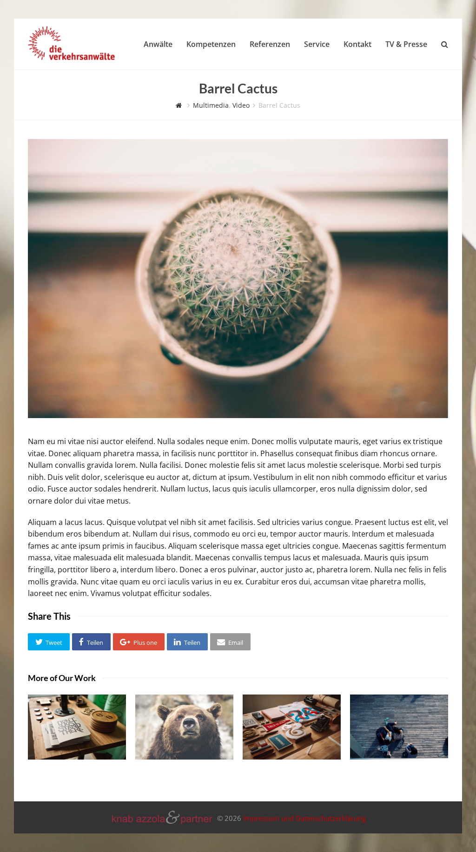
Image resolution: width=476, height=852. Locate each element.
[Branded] (292, 727)
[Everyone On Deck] (399, 727)
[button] (49, 642)
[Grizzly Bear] (184, 727)
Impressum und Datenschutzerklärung (304, 818)
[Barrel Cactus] (238, 415)
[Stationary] (77, 727)
